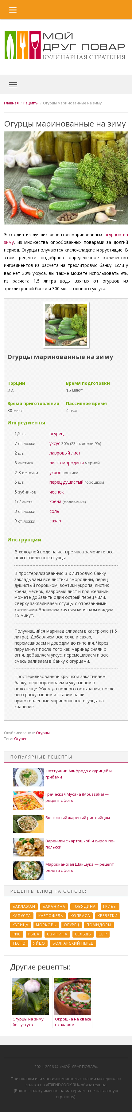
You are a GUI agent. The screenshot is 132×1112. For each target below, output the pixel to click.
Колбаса (80, 915)
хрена (55, 501)
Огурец (20, 738)
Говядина (84, 906)
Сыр (103, 934)
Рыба (34, 934)
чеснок (56, 492)
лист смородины (66, 463)
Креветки (108, 915)
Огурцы (43, 732)
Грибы (110, 906)
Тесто (19, 943)
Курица (21, 924)
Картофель (50, 915)
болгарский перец (73, 943)
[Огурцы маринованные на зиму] (66, 346)
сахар (55, 521)
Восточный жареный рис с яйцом (77, 817)
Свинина (57, 934)
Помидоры (99, 924)
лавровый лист (65, 453)
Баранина (54, 906)
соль (54, 511)
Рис (17, 934)
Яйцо (39, 943)
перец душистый (66, 482)
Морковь (46, 924)
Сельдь (83, 934)
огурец (56, 433)
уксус (54, 443)
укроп (55, 472)
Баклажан (24, 906)
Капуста (22, 915)
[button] (8, 9)
